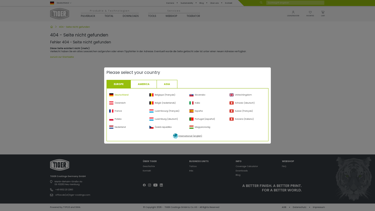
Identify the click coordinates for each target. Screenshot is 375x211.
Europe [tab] (118, 84)
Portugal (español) (205, 119)
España (199, 110)
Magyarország (202, 127)
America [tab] (144, 84)
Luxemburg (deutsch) (166, 119)
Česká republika (163, 127)
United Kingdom (243, 94)
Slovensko (200, 94)
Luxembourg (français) (167, 110)
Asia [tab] (167, 84)
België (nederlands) (165, 102)
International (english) (190, 136)
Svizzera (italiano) (244, 119)
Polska (118, 119)
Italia (197, 102)
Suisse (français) (244, 110)
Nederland (120, 127)
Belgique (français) (165, 94)
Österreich (120, 102)
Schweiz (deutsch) (245, 102)
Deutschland (121, 94)
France (118, 110)
